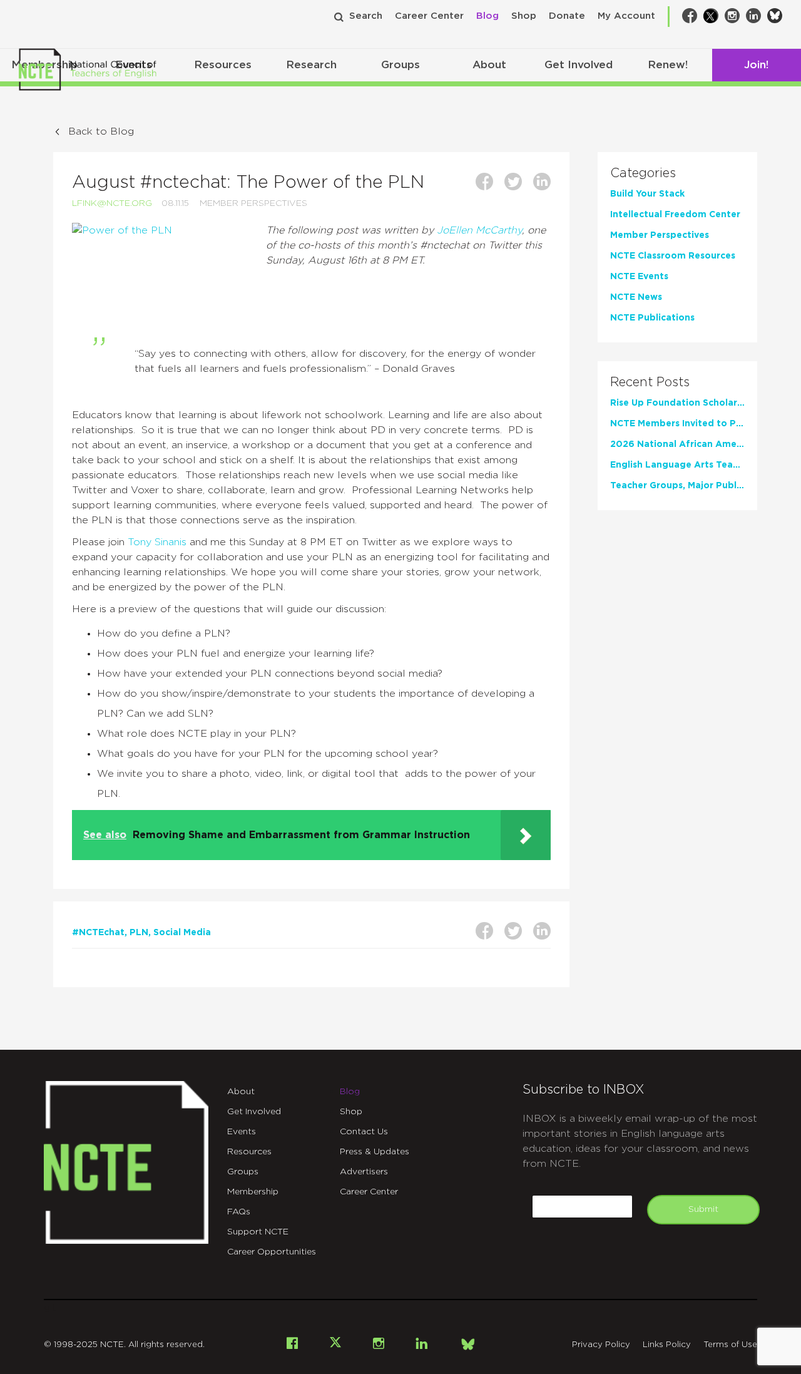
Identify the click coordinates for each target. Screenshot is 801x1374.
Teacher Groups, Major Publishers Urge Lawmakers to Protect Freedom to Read (677, 485)
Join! (756, 64)
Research (311, 64)
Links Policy (667, 1345)
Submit (703, 1209)
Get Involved (578, 64)
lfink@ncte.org (112, 203)
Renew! (668, 64)
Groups (400, 64)
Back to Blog (101, 131)
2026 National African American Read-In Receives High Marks (677, 444)
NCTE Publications (652, 318)
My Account (626, 16)
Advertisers (364, 1171)
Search (365, 16)
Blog (487, 16)
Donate (567, 16)
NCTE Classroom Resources (672, 256)
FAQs (238, 1211)
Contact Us (364, 1131)
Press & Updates (374, 1151)
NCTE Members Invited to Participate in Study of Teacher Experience (677, 423)
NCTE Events (639, 276)
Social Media (182, 932)
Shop (523, 16)
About (489, 64)
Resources (223, 64)
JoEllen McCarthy (479, 230)
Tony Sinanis (157, 542)
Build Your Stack (647, 194)
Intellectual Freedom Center (675, 214)
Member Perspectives (253, 203)
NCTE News (636, 297)
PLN (139, 932)
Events (241, 1131)
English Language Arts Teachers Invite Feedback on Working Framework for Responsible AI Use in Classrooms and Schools (677, 465)
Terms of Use (730, 1345)
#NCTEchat (98, 932)
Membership (252, 1191)
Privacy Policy (601, 1345)
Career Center (429, 16)
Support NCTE (257, 1232)
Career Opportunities (271, 1252)
